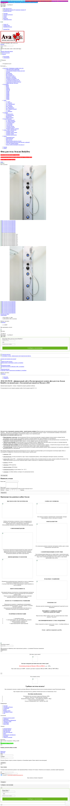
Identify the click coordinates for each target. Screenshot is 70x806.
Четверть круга (9, 113)
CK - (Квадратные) (10, 104)
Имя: (2, 753)
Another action (6, 25)
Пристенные (9, 73)
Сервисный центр (7, 19)
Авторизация (6, 57)
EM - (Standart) (9, 106)
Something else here (7, 26)
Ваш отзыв (3, 487)
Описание (5, 376)
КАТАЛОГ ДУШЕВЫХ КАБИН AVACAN (13, 68)
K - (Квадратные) (10, 107)
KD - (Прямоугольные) (11, 109)
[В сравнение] (1, 163)
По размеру (6, 84)
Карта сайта (6, 724)
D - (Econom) (9, 105)
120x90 (7, 95)
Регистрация (6, 56)
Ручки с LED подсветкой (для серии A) (15, 144)
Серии (4, 100)
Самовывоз (6, 719)
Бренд (4, 733)
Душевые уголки (10, 131)
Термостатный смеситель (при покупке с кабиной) (18, 142)
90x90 (7, 86)
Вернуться (3, 751)
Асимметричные (10, 115)
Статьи (5, 17)
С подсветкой (9, 125)
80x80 (7, 85)
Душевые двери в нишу (11, 132)
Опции (5, 136)
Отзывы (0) (6, 378)
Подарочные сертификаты (9, 734)
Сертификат (6, 722)
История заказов (7, 729)
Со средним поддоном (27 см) (13, 80)
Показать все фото (5, 314)
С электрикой (9, 123)
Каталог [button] (2, 44)
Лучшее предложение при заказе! (8, 358)
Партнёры (5, 736)
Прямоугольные (9, 117)
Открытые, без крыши (11, 78)
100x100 (8, 89)
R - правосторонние (10, 121)
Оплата (5, 15)
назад (2, 162)
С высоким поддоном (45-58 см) (13, 81)
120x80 (7, 94)
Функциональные (7, 118)
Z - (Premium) (9, 111)
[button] (2, 22)
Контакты (5, 18)
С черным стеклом (10, 127)
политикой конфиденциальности (15, 775)
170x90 (7, 99)
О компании (6, 708)
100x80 (7, 88)
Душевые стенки (10, 133)
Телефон (3, 773)
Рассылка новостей (7, 732)
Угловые (8, 72)
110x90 (7, 93)
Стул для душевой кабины (12, 143)
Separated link (6, 29)
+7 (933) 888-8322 (20, 743)
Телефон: (3, 756)
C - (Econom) (9, 102)
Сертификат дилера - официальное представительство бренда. (16, 355)
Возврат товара (6, 710)
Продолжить (3, 492)
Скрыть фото (4, 315)
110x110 (8, 90)
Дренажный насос (10, 137)
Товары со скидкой (7, 737)
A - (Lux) (8, 101)
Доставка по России (8, 14)
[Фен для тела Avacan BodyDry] (28, 219)
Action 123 (5, 24)
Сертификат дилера (7, 712)
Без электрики (9, 74)
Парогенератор (9, 138)
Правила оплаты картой (8, 717)
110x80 (7, 91)
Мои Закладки (6, 731)
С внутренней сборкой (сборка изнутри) (15, 70)
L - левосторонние (10, 120)
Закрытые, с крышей (11, 77)
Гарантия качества (6, 354)
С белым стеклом (10, 126)
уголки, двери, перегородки (9, 130)
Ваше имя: (3, 481)
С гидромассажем (10, 122)
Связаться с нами (7, 721)
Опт (4, 713)
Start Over (3, 752)
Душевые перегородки (11, 134)
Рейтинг (2, 490)
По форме (5, 112)
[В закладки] (2, 163)
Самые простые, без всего (12, 83)
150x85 (7, 96)
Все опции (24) (4, 475)
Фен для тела (9, 139)
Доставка (5, 13)
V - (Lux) (8, 110)
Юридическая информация (9, 720)
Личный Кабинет (7, 728)
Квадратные (9, 116)
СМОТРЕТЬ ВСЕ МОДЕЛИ (12, 69)
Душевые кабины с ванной (12, 128)
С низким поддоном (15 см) (12, 79)
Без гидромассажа (10, 75)
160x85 (7, 97)
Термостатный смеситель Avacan (13, 141)
